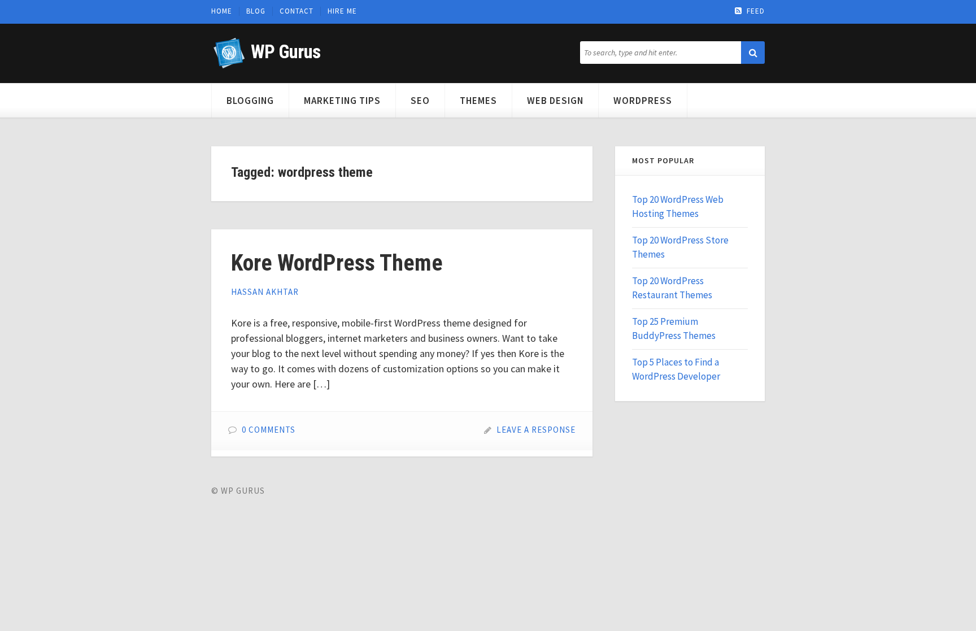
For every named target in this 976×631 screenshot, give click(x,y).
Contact (296, 11)
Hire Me (342, 11)
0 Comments (268, 429)
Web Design (555, 100)
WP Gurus (285, 52)
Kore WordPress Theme (337, 263)
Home (221, 11)
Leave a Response (536, 429)
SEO (420, 100)
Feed (756, 11)
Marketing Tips (342, 100)
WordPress (642, 100)
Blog (255, 11)
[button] (753, 52)
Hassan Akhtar (265, 291)
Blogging (250, 100)
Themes (478, 100)
